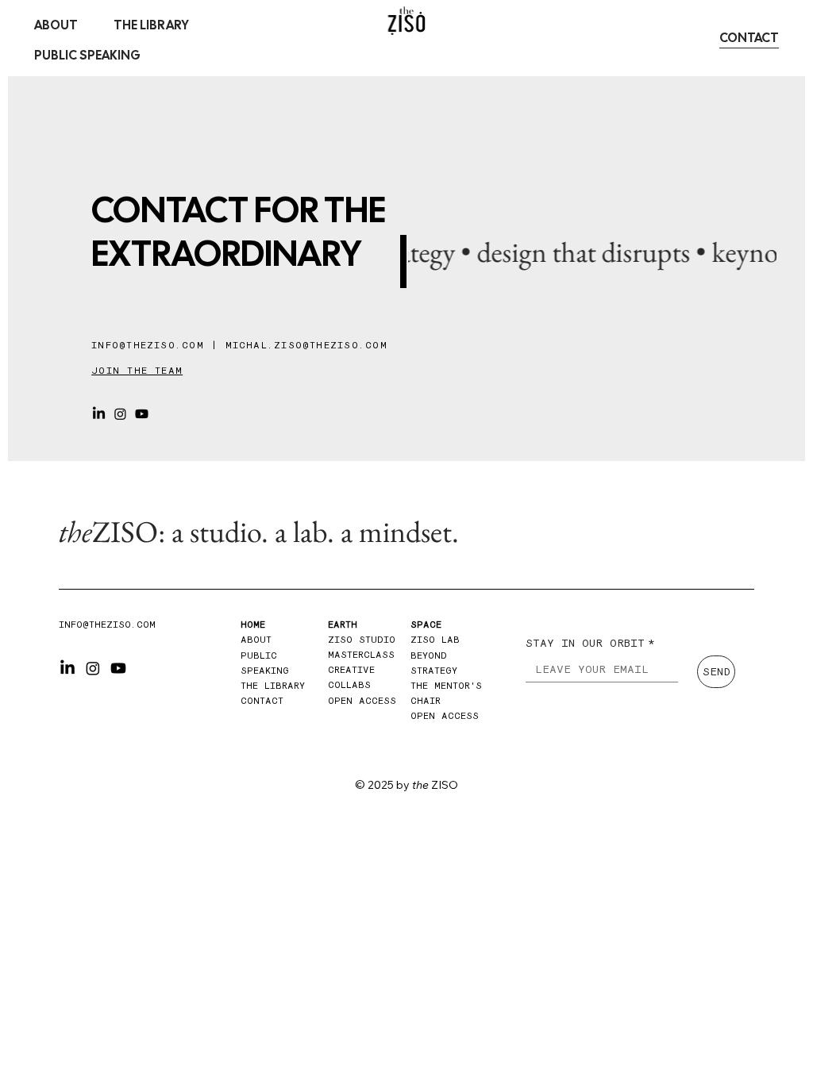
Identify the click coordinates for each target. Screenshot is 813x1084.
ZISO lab (435, 638)
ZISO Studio (361, 638)
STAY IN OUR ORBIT (590, 642)
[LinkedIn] (98, 413)
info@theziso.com (147, 344)
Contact (262, 699)
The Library (273, 684)
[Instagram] (120, 413)
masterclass (361, 653)
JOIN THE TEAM (137, 369)
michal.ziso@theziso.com (306, 344)
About (259, 638)
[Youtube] (141, 413)
